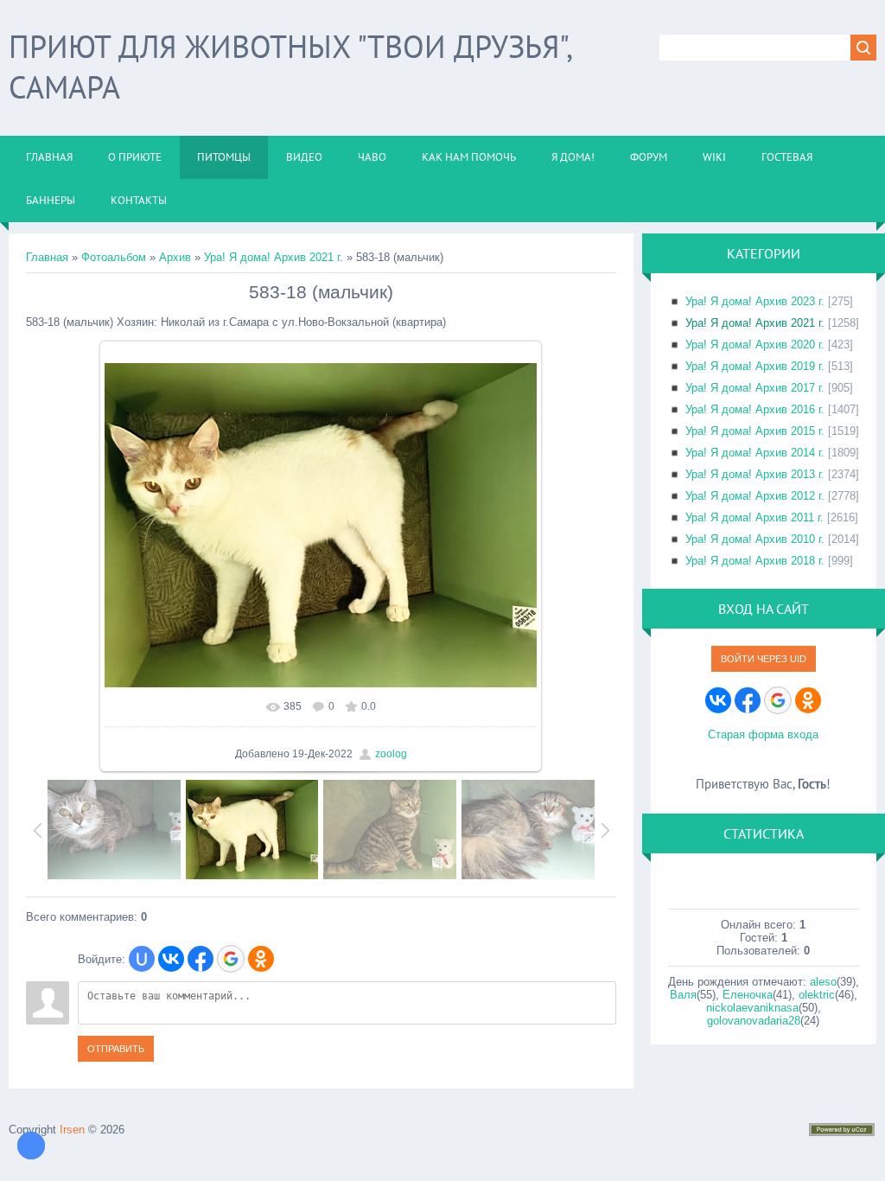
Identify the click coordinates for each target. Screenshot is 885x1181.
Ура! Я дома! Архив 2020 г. (755, 344)
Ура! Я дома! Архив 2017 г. (755, 387)
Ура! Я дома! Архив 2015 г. (755, 431)
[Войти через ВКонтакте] (171, 959)
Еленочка (748, 994)
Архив (175, 257)
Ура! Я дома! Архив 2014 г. (755, 452)
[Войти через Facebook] (200, 959)
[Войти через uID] (142, 959)
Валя (683, 994)
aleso (823, 981)
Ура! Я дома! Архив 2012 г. (755, 495)
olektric (817, 994)
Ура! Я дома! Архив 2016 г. (755, 409)
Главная (47, 257)
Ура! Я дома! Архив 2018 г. (755, 560)
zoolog (391, 754)
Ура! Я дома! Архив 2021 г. (273, 257)
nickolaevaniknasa (752, 1007)
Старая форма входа (763, 734)
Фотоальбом (113, 257)
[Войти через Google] (231, 959)
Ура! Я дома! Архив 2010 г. (755, 539)
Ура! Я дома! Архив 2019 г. (755, 366)
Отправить (115, 1049)
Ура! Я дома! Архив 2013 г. (755, 474)
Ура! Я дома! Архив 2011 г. (754, 517)
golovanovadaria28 (753, 1020)
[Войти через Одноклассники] (261, 959)
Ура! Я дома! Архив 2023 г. (755, 301)
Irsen (72, 1129)
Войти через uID (763, 659)
